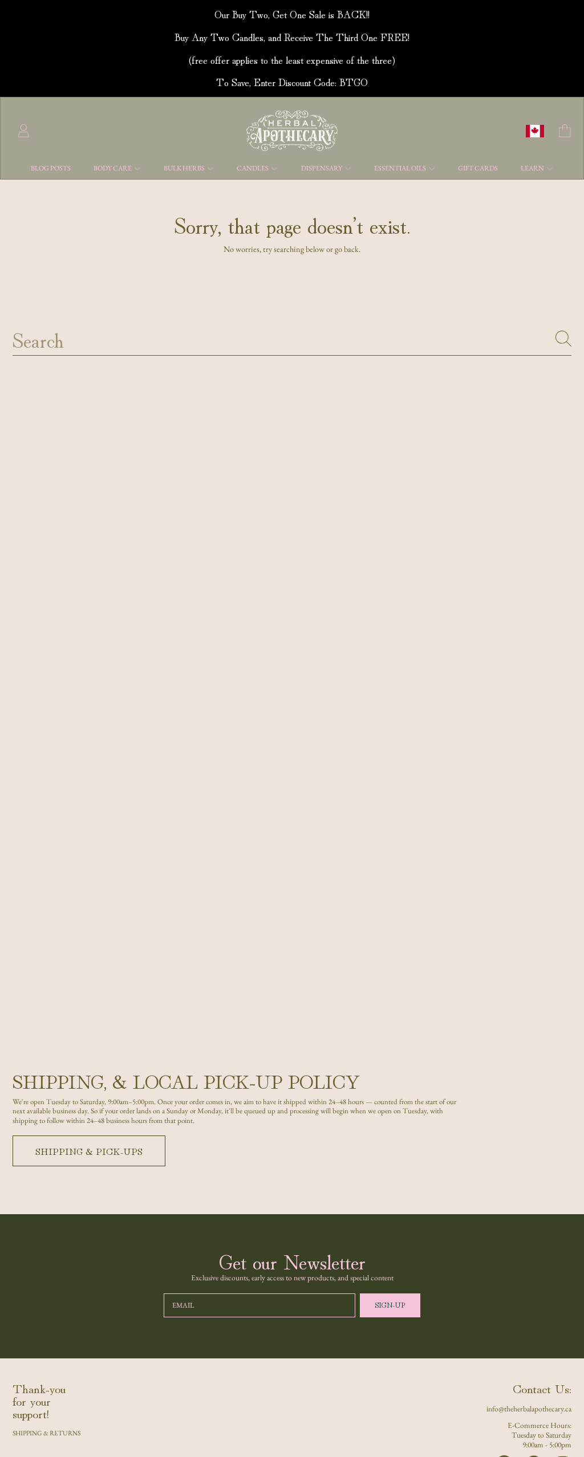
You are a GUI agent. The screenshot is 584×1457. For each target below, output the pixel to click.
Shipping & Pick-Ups (89, 1151)
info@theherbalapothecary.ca (528, 1408)
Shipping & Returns (46, 1432)
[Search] (563, 338)
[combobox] (292, 338)
